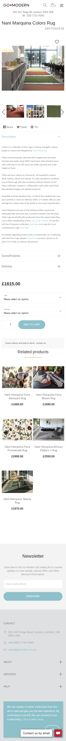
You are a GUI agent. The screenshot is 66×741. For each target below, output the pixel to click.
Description (9, 136)
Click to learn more (33, 719)
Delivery (7, 266)
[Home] (16, 9)
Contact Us (31, 238)
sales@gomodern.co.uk (22, 649)
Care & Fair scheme (39, 221)
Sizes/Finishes (11, 255)
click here (33, 224)
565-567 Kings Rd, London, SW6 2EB (33, 12)
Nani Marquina (40, 151)
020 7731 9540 (35, 16)
